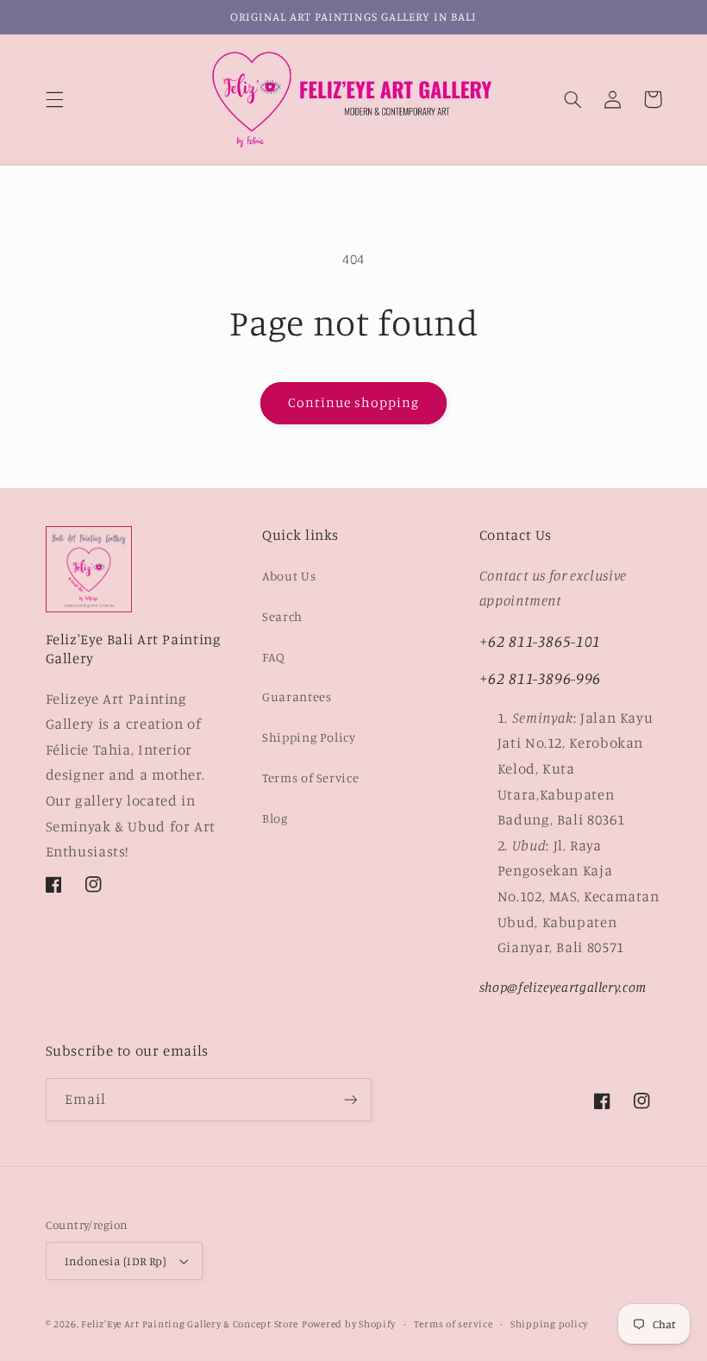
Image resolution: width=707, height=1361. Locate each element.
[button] (54, 99)
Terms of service (453, 1324)
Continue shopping (354, 402)
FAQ (273, 656)
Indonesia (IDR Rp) (116, 1261)
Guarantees (296, 696)
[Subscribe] (350, 1099)
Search (282, 616)
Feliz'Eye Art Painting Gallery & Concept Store (189, 1324)
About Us (289, 575)
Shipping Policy (308, 737)
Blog (275, 818)
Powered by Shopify (349, 1324)
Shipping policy (549, 1324)
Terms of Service (310, 777)
